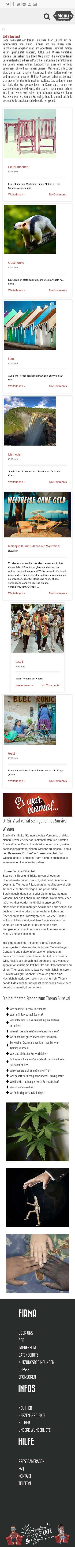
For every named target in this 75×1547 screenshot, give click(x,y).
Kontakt (24, 1476)
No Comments (58, 194)
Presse (23, 1369)
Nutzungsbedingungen (36, 1362)
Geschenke (16, 262)
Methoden (15, 454)
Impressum (27, 1347)
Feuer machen (18, 167)
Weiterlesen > (16, 194)
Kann (12, 358)
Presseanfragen (31, 1461)
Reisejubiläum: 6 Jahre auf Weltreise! (34, 546)
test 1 (19, 661)
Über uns (25, 1333)
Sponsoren (27, 1377)
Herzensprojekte (32, 1415)
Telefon (24, 1483)
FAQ (21, 1468)
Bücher (24, 1422)
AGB (21, 1340)
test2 (11, 753)
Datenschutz (28, 1355)
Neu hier (25, 1408)
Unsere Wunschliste (34, 1430)
